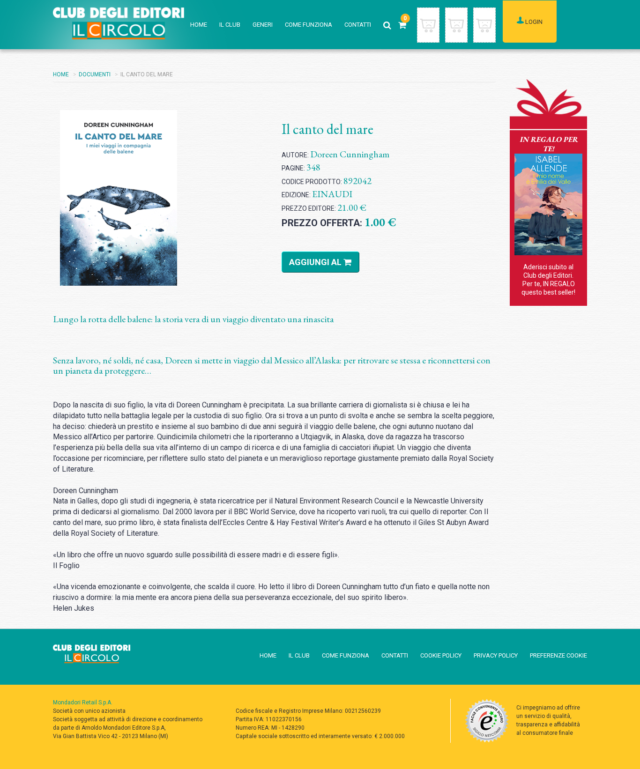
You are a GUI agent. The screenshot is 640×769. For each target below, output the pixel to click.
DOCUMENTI (95, 74)
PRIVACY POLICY (496, 655)
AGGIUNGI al (316, 262)
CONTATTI (357, 24)
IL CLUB (229, 24)
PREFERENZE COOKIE (558, 655)
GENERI (263, 24)
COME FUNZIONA (308, 24)
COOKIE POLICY (440, 655)
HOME (198, 24)
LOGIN (533, 21)
